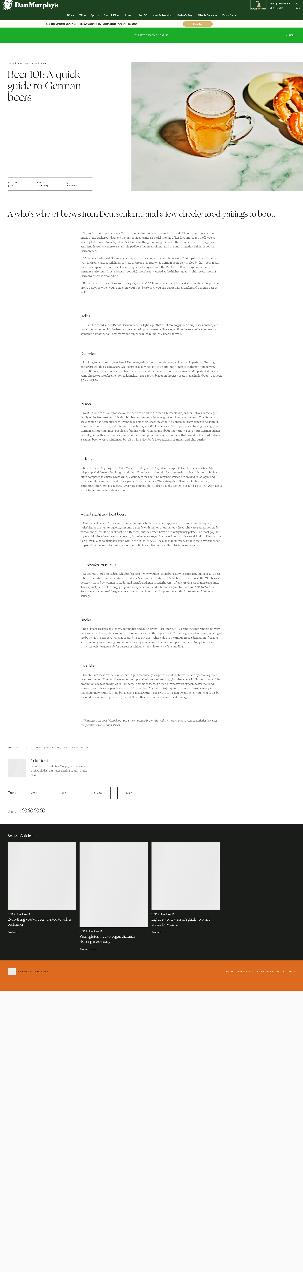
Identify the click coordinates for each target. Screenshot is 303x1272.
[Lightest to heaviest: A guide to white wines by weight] (187, 876)
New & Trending (162, 15)
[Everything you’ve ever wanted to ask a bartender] (44, 876)
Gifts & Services (207, 15)
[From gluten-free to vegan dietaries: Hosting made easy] (116, 884)
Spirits (95, 15)
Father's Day (185, 15)
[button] (259, 5)
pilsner (188, 413)
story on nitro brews (141, 720)
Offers (70, 15)
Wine (82, 15)
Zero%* (143, 15)
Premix (129, 15)
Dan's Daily (229, 15)
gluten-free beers (172, 720)
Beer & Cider (112, 15)
